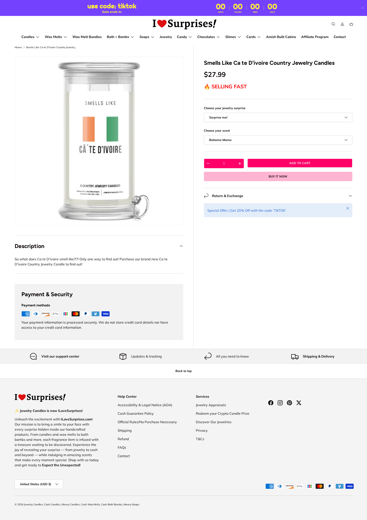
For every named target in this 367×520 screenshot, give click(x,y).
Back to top (183, 371)
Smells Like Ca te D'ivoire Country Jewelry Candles (51, 47)
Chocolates (206, 37)
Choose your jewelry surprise (225, 108)
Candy (182, 37)
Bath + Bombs (118, 37)
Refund (123, 439)
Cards (251, 37)
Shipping (125, 430)
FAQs (122, 447)
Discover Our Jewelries (213, 422)
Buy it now (278, 176)
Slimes (230, 37)
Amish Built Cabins (281, 37)
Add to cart (300, 163)
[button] (351, 24)
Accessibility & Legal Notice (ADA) (145, 405)
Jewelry (166, 37)
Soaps (144, 37)
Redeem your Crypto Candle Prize (222, 413)
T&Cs (200, 439)
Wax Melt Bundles (87, 37)
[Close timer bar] (362, 8)
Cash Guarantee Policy (136, 413)
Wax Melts (53, 37)
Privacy (202, 430)
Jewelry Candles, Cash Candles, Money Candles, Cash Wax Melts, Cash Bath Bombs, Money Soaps (81, 504)
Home (18, 47)
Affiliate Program (315, 37)
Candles (27, 37)
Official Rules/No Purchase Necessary (147, 422)
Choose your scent (217, 130)
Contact (340, 37)
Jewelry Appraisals (211, 405)
